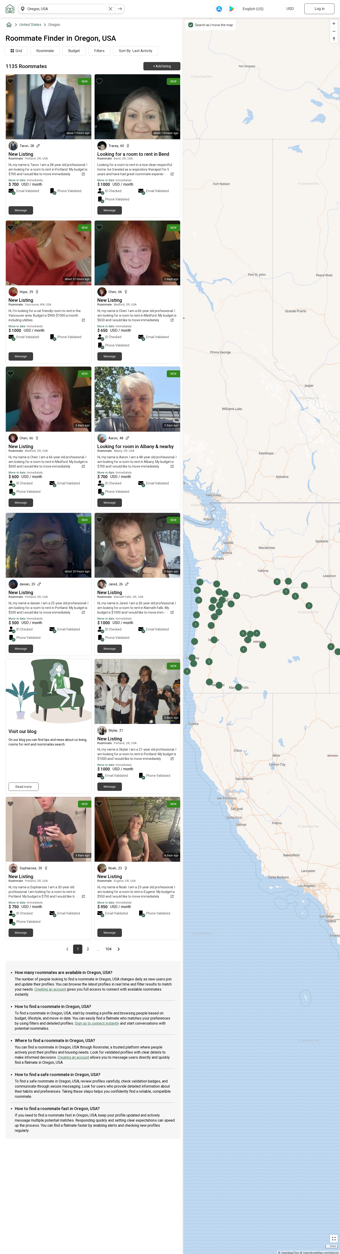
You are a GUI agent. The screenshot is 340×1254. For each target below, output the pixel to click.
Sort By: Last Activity (135, 51)
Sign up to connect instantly (97, 1023)
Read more (23, 787)
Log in (320, 8)
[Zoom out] (334, 31)
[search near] (22, 8)
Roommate (45, 51)
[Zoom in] (334, 23)
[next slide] (83, 107)
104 (109, 949)
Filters (99, 51)
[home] (10, 24)
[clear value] (110, 8)
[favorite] (10, 81)
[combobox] (67, 8)
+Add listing (162, 66)
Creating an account (50, 989)
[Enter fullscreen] (334, 1238)
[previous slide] (14, 107)
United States (30, 24)
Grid (18, 51)
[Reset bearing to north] (334, 39)
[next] (119, 8)
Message (21, 210)
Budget (74, 51)
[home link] (10, 8)
